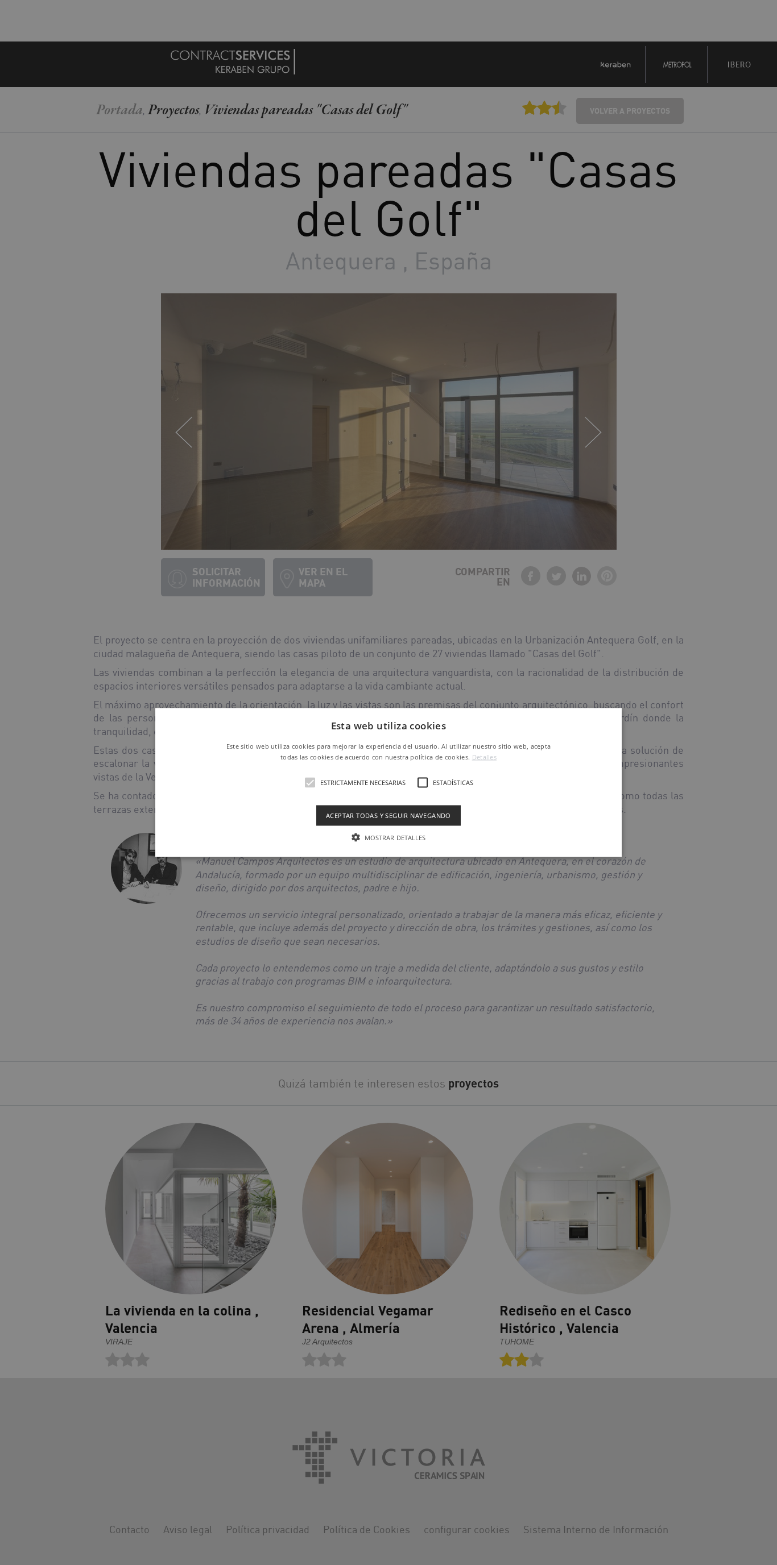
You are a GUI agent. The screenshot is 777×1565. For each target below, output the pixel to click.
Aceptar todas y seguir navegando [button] (388, 815)
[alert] (388, 782)
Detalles (484, 757)
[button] (388, 782)
